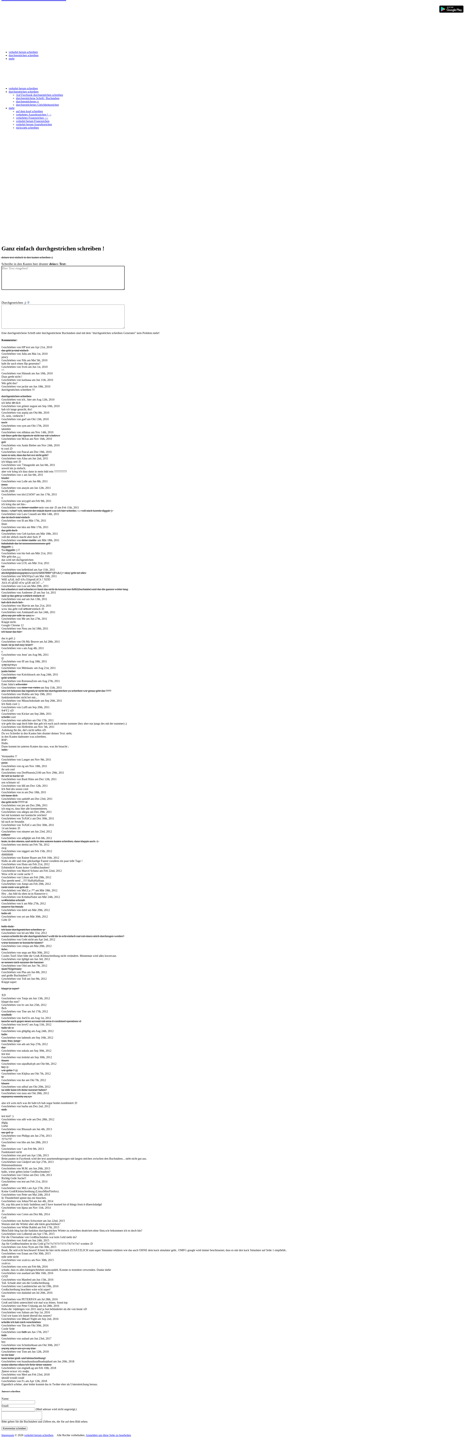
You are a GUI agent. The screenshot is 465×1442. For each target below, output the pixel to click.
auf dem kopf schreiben (29, 111)
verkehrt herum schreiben (23, 52)
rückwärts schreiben (27, 127)
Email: (5, 1405)
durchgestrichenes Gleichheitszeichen (37, 104)
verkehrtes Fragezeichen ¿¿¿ (32, 117)
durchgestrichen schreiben (24, 55)
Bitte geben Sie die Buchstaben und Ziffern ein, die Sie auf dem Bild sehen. (44, 1421)
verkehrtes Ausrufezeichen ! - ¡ (33, 114)
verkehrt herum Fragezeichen (32, 121)
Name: (5, 1398)
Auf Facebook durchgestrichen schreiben (39, 94)
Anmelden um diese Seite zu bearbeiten (108, 1435)
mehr (12, 58)
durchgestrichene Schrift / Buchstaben (37, 98)
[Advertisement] (232, 75)
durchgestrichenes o (27, 101)
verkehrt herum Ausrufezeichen (34, 124)
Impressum (7, 1435)
